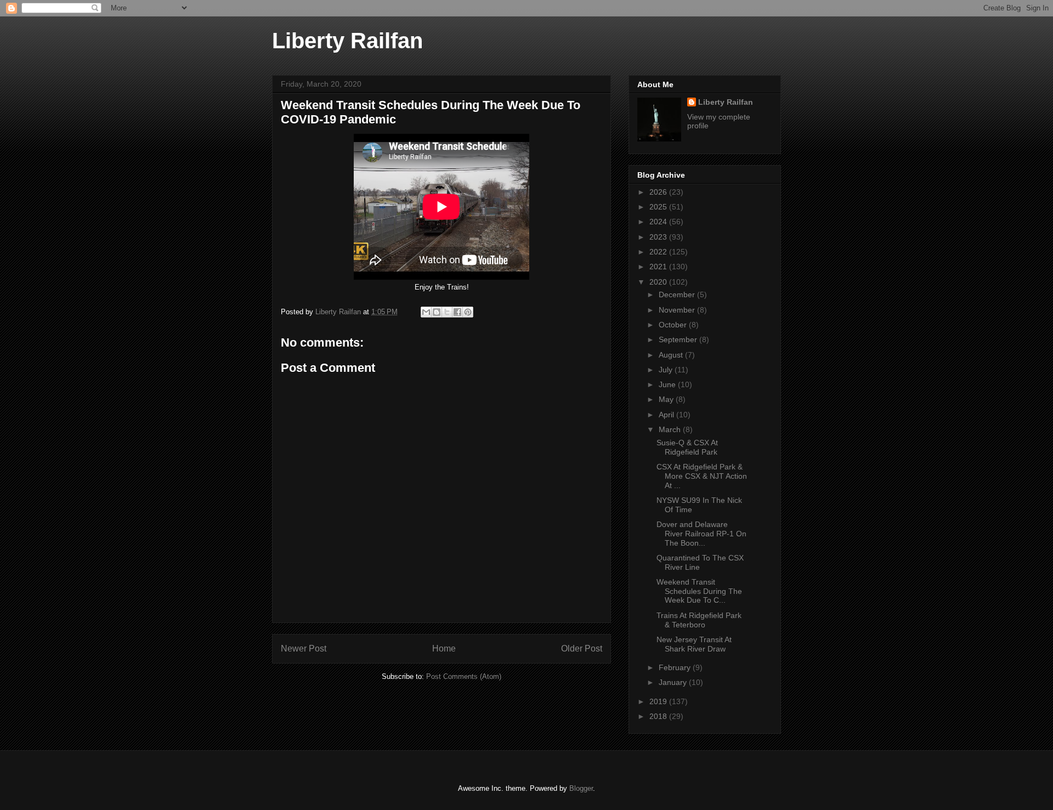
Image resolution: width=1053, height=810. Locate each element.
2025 (659, 206)
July (667, 369)
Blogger (581, 788)
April (667, 414)
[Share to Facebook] (457, 312)
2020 (659, 281)
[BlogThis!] (436, 312)
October (674, 324)
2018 (659, 716)
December (678, 294)
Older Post (581, 648)
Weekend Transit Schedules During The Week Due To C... (699, 591)
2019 (659, 701)
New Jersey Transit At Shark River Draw (694, 644)
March (671, 429)
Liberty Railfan (347, 41)
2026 (659, 192)
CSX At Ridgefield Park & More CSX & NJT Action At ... (701, 476)
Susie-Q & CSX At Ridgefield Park (687, 447)
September (679, 339)
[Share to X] (446, 312)
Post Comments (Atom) (463, 676)
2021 (659, 266)
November (678, 309)
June (668, 384)
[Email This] (426, 312)
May (667, 399)
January (674, 682)
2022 (659, 251)
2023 (659, 237)
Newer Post (303, 648)
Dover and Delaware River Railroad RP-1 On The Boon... (701, 533)
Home (444, 648)
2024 (659, 221)
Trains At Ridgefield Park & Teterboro (698, 620)
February (676, 667)
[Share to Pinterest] (467, 312)
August (672, 354)
